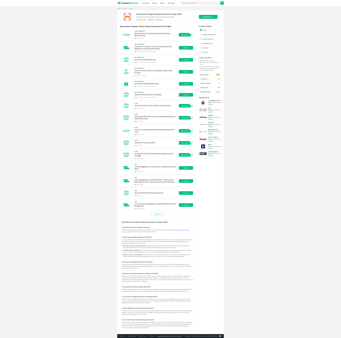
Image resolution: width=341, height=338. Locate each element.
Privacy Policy (132, 336)
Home (118, 8)
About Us (122, 336)
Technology (171, 3)
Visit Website (207, 17)
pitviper (131, 8)
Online (210, 104)
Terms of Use (142, 336)
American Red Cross (163, 336)
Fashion (154, 3)
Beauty (162, 3)
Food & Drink (146, 3)
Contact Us (151, 336)
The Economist (178, 336)
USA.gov (171, 336)
